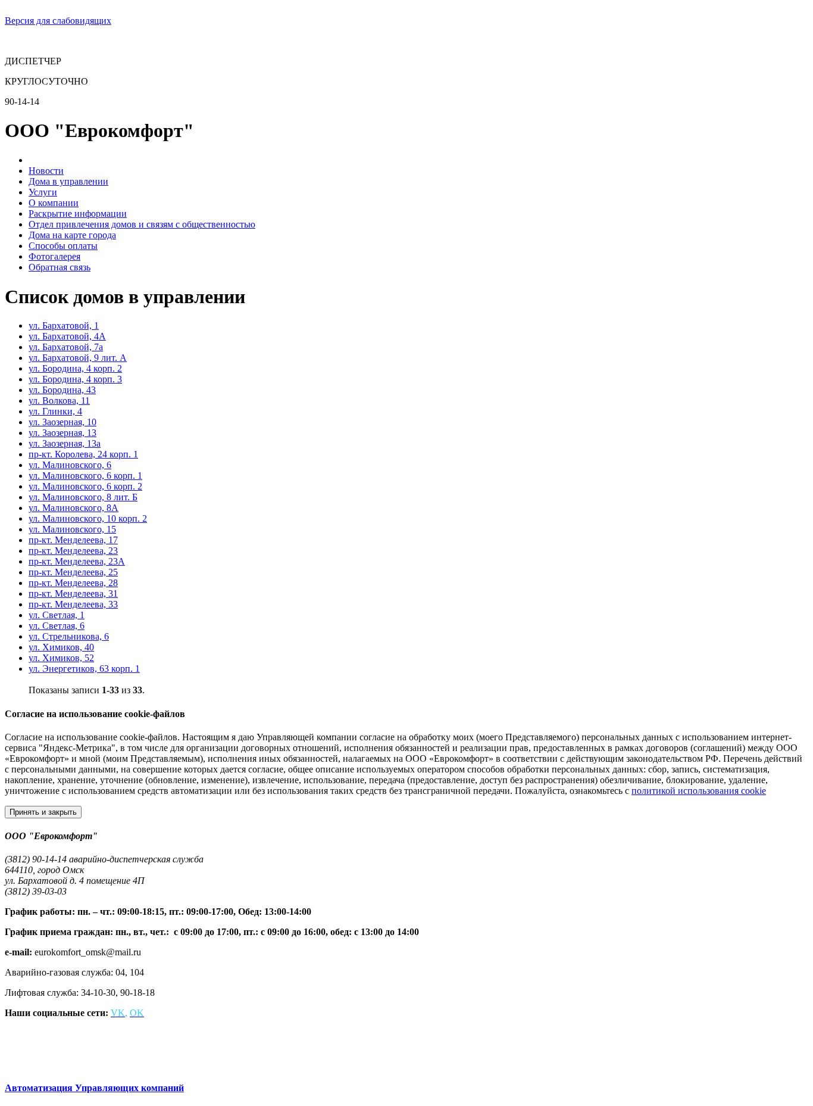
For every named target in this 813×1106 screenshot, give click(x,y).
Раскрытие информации (78, 213)
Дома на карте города (72, 235)
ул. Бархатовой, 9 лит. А (78, 358)
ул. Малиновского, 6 (70, 465)
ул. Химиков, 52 (61, 658)
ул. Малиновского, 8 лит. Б (83, 497)
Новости (46, 171)
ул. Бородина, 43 (62, 390)
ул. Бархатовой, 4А (67, 336)
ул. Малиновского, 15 (72, 529)
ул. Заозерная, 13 (62, 433)
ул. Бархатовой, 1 (64, 325)
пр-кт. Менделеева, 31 (73, 593)
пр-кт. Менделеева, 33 (73, 604)
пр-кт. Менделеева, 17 (73, 540)
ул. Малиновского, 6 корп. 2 (85, 486)
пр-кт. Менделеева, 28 (73, 583)
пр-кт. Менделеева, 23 (73, 551)
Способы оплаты (63, 246)
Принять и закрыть (43, 812)
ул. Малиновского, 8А (73, 508)
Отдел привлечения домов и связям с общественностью (142, 224)
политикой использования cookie (698, 791)
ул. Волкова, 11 (59, 400)
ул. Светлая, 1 (57, 615)
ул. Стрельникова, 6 (69, 636)
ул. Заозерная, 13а (65, 443)
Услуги (43, 192)
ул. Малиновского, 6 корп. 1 (85, 476)
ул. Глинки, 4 (55, 411)
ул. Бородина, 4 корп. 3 (75, 379)
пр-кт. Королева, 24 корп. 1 (83, 454)
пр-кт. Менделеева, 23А (77, 561)
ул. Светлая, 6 (57, 626)
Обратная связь (59, 267)
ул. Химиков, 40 (61, 647)
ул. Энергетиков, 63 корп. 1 (84, 668)
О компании (54, 203)
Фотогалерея (54, 256)
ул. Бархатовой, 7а (66, 347)
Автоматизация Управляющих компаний (94, 1088)
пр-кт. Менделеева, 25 (73, 572)
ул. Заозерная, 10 (62, 422)
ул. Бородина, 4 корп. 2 (75, 368)
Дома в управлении (68, 181)
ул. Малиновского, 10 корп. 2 (88, 518)
